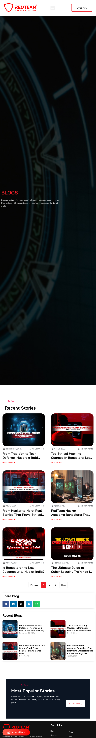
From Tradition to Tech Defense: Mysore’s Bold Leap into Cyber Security (21, 456)
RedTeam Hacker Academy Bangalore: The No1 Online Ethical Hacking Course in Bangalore (71, 513)
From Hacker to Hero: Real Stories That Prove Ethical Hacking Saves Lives (22, 513)
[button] (52, 8)
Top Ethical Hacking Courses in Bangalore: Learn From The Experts (72, 456)
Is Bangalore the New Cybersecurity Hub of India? (23, 570)
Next (63, 585)
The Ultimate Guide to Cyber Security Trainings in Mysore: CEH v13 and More (71, 570)
